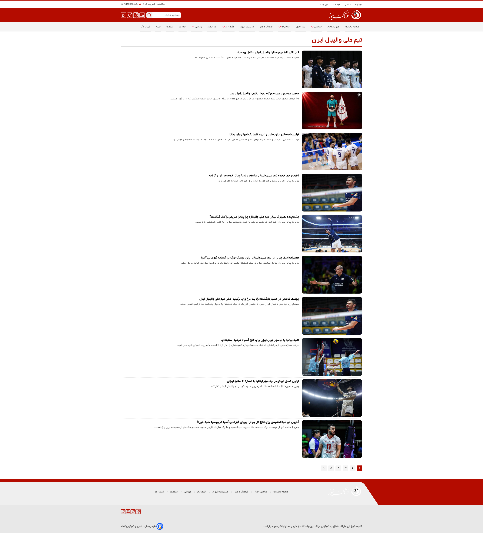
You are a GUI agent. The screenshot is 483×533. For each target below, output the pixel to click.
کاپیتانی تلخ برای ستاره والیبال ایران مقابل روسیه (268, 52)
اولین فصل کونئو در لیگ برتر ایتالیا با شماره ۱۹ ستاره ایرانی (263, 381)
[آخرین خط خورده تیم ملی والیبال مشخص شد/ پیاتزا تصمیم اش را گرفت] (332, 193)
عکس (348, 4)
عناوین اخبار (333, 26)
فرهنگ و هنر (266, 26)
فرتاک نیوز (315, 526)
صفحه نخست (352, 26)
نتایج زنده (325, 4)
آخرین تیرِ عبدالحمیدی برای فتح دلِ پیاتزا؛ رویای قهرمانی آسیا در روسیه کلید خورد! (248, 422)
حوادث (182, 26)
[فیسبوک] (136, 15)
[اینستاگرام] (129, 15)
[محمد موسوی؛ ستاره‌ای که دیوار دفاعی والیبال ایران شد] (332, 110)
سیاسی (318, 26)
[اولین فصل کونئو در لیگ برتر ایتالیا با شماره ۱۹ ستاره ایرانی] (332, 398)
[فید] (142, 15)
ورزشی (198, 26)
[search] (149, 15)
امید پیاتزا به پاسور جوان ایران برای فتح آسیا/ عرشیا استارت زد (260, 340)
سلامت (169, 26)
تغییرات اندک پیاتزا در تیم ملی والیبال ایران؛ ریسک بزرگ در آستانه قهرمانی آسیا (250, 258)
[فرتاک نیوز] (344, 20)
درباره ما (358, 4)
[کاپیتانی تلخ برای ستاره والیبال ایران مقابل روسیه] (332, 69)
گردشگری (212, 26)
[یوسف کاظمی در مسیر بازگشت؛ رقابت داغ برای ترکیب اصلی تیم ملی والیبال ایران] (332, 316)
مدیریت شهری (247, 26)
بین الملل (300, 26)
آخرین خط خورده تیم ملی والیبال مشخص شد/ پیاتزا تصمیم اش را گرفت (254, 176)
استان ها (285, 26)
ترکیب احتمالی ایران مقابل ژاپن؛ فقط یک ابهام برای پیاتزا (264, 134)
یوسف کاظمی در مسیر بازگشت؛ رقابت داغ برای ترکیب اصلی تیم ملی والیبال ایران (249, 299)
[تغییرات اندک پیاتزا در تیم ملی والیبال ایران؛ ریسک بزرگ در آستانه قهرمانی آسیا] (332, 275)
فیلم (158, 26)
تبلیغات (338, 4)
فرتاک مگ (145, 26)
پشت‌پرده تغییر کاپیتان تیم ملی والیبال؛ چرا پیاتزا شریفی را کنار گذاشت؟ (254, 217)
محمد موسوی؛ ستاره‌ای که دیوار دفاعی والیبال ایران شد (264, 93)
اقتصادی (229, 26)
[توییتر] (123, 15)
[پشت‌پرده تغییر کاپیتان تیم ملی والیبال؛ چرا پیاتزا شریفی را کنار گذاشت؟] (332, 234)
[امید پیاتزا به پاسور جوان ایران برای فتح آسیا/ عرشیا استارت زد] (332, 357)
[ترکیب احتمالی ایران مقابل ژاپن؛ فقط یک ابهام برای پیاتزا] (332, 151)
